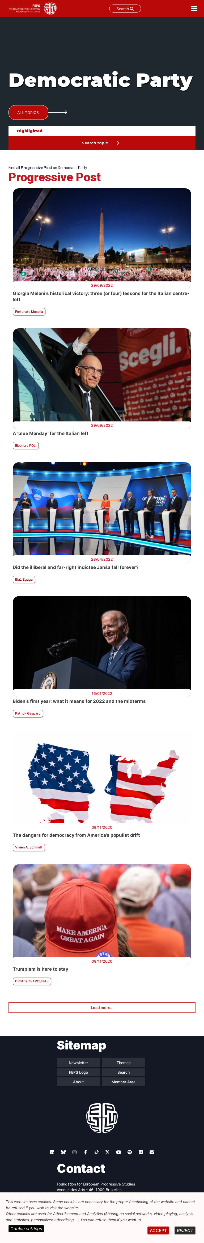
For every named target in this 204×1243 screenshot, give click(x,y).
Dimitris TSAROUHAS (32, 981)
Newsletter (78, 1062)
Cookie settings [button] (26, 1228)
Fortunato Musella (29, 312)
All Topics (28, 112)
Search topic (95, 143)
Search (123, 8)
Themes (124, 1062)
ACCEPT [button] (158, 1230)
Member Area (123, 1082)
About (78, 1082)
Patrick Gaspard (28, 713)
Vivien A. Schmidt (28, 847)
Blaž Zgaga (24, 579)
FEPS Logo (78, 1072)
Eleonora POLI (25, 446)
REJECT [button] (185, 1230)
